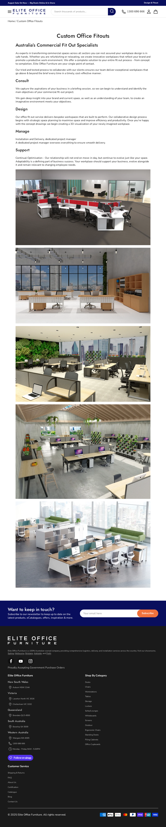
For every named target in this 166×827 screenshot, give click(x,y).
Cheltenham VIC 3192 (22, 704)
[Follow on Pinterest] (30, 663)
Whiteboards (90, 715)
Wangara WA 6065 (21, 738)
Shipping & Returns (16, 772)
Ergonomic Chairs (93, 730)
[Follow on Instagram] (21, 663)
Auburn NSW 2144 (21, 687)
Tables (88, 696)
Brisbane (29, 653)
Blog (10, 796)
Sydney (11, 653)
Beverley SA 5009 (20, 726)
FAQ (10, 777)
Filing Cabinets (91, 739)
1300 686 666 (19, 743)
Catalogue (12, 792)
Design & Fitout (151, 2)
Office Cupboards (92, 744)
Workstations (91, 691)
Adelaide (38, 653)
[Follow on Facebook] (11, 663)
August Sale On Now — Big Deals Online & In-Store (31, 3)
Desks (87, 682)
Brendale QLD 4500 (21, 715)
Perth (48, 653)
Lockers (88, 706)
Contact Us (13, 801)
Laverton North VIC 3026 (23, 698)
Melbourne (19, 653)
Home (11, 21)
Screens (88, 720)
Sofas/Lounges (91, 711)
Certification (13, 787)
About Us (12, 782)
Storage (88, 701)
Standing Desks (92, 734)
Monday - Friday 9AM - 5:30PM (26, 749)
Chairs (88, 687)
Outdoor (88, 725)
